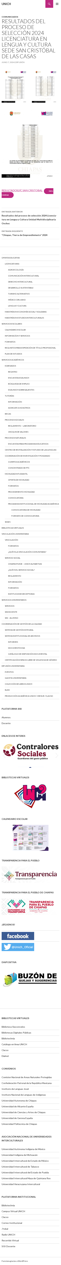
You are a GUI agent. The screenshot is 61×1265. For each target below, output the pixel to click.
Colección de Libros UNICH (18, 684)
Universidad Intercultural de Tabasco (20, 1166)
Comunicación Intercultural (23, 276)
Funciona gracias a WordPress (15, 1261)
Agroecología (16, 270)
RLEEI (7, 690)
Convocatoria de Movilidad (25, 510)
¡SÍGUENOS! (8, 924)
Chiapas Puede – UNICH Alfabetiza (25, 564)
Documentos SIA (16, 648)
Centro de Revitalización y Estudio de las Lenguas (30, 450)
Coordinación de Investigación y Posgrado (27, 456)
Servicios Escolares (12, 324)
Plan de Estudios (13, 354)
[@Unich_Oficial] (18, 946)
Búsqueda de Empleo (19, 384)
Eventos (9, 672)
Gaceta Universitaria (15, 678)
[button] (4, 755)
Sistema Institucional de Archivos (22, 636)
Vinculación (11, 540)
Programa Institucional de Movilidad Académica (33, 504)
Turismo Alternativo (19, 294)
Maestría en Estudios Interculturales (24, 318)
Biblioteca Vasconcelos (13, 1026)
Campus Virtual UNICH (13, 1211)
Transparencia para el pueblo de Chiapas (28, 892)
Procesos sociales (14, 420)
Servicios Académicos (13, 360)
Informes (13, 642)
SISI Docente (11, 612)
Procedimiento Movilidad (21, 492)
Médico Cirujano (17, 300)
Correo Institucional (12, 1223)
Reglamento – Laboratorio (22, 426)
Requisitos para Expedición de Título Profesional (30, 348)
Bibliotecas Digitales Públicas (16, 1032)
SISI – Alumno (11, 618)
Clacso (5, 1050)
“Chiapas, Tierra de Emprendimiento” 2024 (24, 233)
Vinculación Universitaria (15, 534)
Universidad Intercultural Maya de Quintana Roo (26, 1178)
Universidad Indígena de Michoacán (20, 1155)
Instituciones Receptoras (21, 594)
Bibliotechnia (8, 1038)
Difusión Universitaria (13, 666)
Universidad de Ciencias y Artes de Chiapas (24, 1112)
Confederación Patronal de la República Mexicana (27, 1083)
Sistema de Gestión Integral (19, 630)
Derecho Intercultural (20, 282)
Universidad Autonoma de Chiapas (19, 1100)
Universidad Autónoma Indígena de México (23, 1149)
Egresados (10, 366)
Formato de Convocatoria (25, 516)
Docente (6, 723)
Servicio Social (12, 558)
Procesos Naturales (15, 438)
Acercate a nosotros (19, 408)
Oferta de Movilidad (18, 480)
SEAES (7, 522)
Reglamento (14, 576)
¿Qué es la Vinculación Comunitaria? (27, 552)
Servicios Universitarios (14, 600)
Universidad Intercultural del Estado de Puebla (25, 1172)
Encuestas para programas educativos (28, 444)
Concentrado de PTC (18, 468)
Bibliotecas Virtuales (13, 528)
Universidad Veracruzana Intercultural (21, 1184)
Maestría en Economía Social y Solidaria (26, 312)
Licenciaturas (12, 264)
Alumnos (6, 717)
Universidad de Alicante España (18, 1106)
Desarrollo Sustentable (21, 288)
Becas (8, 414)
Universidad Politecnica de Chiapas (19, 1124)
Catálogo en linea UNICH (14, 1044)
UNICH (6, 4)
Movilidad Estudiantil (16, 474)
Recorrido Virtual (10, 1240)
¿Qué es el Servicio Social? (21, 570)
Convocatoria (15, 498)
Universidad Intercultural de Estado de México (25, 1160)
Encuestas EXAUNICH (18, 378)
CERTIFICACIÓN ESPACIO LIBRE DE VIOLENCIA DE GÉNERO (31, 660)
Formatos (10, 342)
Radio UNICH (8, 1234)
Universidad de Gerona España (17, 1118)
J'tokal (5, 1228)
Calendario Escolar (15, 330)
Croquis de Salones (18, 432)
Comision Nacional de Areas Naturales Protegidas (27, 1077)
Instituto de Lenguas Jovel (15, 1089)
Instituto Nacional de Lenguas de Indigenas (24, 1094)
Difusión (20, 62)
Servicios (9, 606)
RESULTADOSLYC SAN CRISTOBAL (22, 190)
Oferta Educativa (11, 258)
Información (15, 402)
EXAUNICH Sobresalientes (21, 390)
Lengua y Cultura (17, 306)
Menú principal (57, 4)
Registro (12, 372)
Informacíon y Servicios (17, 336)
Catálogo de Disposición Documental (27, 654)
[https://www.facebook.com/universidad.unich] (18, 935)
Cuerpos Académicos (19, 462)
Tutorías (9, 396)
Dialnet (5, 1056)
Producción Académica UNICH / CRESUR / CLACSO (29, 696)
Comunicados (10, 17)
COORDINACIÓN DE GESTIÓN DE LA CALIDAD (22, 624)
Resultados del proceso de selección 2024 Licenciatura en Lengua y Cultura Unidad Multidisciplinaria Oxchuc (29, 217)
